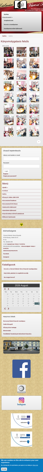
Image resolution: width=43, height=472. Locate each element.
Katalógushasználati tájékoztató (13, 28)
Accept (4, 469)
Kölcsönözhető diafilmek (9, 200)
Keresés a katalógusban (11, 24)
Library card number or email (11, 155)
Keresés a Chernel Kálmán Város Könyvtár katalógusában (20, 269)
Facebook (6, 253)
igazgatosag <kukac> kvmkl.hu (16, 244)
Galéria (4, 36)
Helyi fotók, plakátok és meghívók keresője (16, 273)
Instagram (6, 257)
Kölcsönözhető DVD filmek (10, 204)
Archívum (5, 190)
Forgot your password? (9, 176)
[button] (9, 52)
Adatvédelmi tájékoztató (9, 210)
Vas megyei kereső (9, 277)
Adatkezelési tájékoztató (9, 207)
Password (6, 163)
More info (35, 465)
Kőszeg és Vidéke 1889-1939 (10, 197)
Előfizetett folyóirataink (8, 217)
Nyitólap (6, 14)
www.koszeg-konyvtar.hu (10, 250)
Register (5, 174)
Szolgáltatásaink (8, 20)
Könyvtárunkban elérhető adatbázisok (13, 213)
